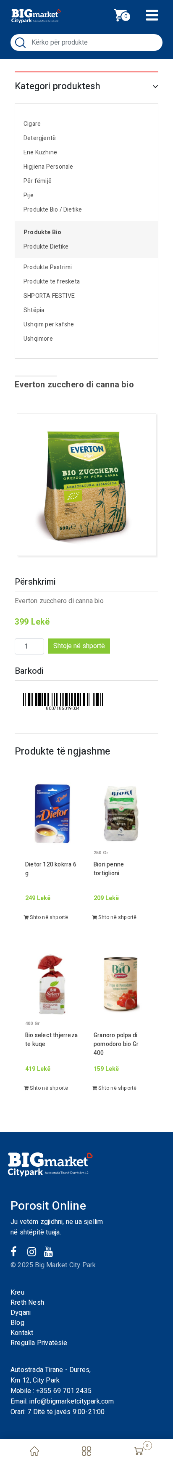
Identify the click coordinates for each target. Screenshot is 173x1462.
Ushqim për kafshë (49, 324)
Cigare (32, 123)
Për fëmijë (38, 181)
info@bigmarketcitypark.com (71, 1401)
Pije (29, 195)
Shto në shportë (48, 917)
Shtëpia (34, 310)
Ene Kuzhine (40, 152)
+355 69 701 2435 (64, 1391)
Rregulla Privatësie (38, 1343)
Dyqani (20, 1313)
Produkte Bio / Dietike (53, 209)
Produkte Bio (42, 232)
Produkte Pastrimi (48, 267)
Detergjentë (40, 138)
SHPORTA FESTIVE (49, 295)
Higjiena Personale (48, 166)
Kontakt (21, 1333)
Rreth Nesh (27, 1303)
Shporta (129, 14)
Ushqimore (38, 338)
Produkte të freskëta (52, 281)
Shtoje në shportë (79, 646)
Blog (17, 1323)
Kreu (17, 1292)
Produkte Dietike (46, 246)
